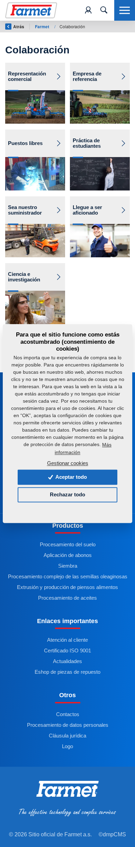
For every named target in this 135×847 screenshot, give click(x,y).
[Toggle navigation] (103, 10)
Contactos (67, 714)
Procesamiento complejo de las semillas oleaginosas (67, 576)
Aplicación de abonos (68, 555)
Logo (67, 746)
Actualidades (67, 661)
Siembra (67, 566)
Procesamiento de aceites (67, 598)
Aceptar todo (70, 477)
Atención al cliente (67, 640)
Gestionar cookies (67, 463)
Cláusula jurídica (67, 735)
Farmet (42, 26)
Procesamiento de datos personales (67, 725)
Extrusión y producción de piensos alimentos (67, 587)
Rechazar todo (67, 495)
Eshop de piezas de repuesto (67, 672)
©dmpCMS (112, 834)
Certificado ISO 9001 (67, 650)
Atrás (18, 26)
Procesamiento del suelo (68, 544)
